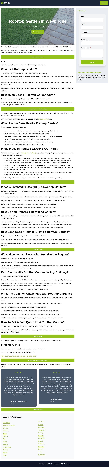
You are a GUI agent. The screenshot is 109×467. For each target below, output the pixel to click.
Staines (5, 436)
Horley (40, 449)
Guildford (41, 422)
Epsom (5, 452)
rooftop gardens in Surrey (28, 153)
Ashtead (5, 450)
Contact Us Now (37, 249)
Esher (34, 356)
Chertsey (23, 356)
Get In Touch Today (37, 57)
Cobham (29, 356)
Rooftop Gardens (43, 119)
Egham (5, 439)
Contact (104, 3)
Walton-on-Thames (14, 356)
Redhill (40, 441)
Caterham (41, 444)
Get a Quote (36, 32)
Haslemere (41, 454)
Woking (5, 444)
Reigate (40, 435)
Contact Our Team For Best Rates (37, 109)
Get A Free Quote (38, 409)
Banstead (41, 427)
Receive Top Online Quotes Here (37, 360)
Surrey (5, 441)
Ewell (4, 455)
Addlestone (4, 356)
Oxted (40, 452)
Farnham (41, 446)
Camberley (41, 430)
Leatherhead (7, 447)
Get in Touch (37, 182)
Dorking (40, 424)
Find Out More (38, 336)
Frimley (40, 433)
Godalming (41, 438)
